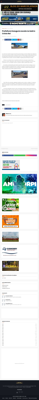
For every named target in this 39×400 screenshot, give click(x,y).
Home (3, 398)
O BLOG (6, 398)
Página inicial (4, 28)
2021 (19, 337)
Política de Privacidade (33, 398)
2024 (19, 342)
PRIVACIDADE (19, 398)
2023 (19, 340)
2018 (19, 333)
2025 (19, 343)
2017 (19, 331)
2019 (19, 334)
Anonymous (8, 299)
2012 (19, 324)
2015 (19, 328)
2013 (19, 325)
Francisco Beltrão (10, 28)
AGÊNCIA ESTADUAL (5, 285)
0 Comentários (13, 36)
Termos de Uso (25, 398)
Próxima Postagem (34, 148)
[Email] (20, 40)
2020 (19, 336)
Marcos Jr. (8, 113)
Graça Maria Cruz (9, 303)
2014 (19, 327)
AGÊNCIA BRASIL (4, 286)
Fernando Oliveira (9, 295)
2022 (19, 339)
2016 (19, 330)
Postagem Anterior (5, 148)
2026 (19, 345)
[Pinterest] (18, 40)
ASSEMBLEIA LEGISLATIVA (6, 288)
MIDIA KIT (14, 398)
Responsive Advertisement (19, 363)
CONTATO (10, 398)
